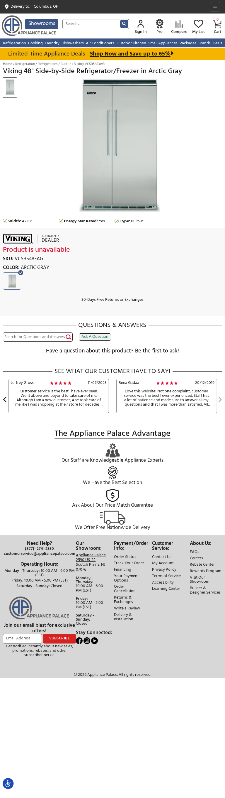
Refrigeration (25, 64)
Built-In (66, 64)
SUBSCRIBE (59, 638)
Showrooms (41, 23)
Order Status (125, 557)
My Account (163, 563)
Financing (122, 570)
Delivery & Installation (123, 617)
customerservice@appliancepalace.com (39, 554)
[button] (5, 400)
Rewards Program (205, 571)
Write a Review (127, 609)
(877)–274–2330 (39, 549)
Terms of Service (166, 576)
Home (7, 64)
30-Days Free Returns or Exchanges (112, 300)
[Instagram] (87, 641)
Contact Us (161, 557)
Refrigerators (47, 64)
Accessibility (163, 583)
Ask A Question (94, 337)
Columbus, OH (46, 6)
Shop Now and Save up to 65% (126, 54)
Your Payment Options (126, 578)
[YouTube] (94, 641)
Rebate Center (202, 565)
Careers (196, 558)
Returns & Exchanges (123, 600)
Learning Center (166, 589)
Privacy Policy (164, 570)
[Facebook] (79, 641)
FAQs (194, 552)
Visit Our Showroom (199, 580)
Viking (79, 64)
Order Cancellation (125, 589)
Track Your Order (129, 563)
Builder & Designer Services (205, 590)
